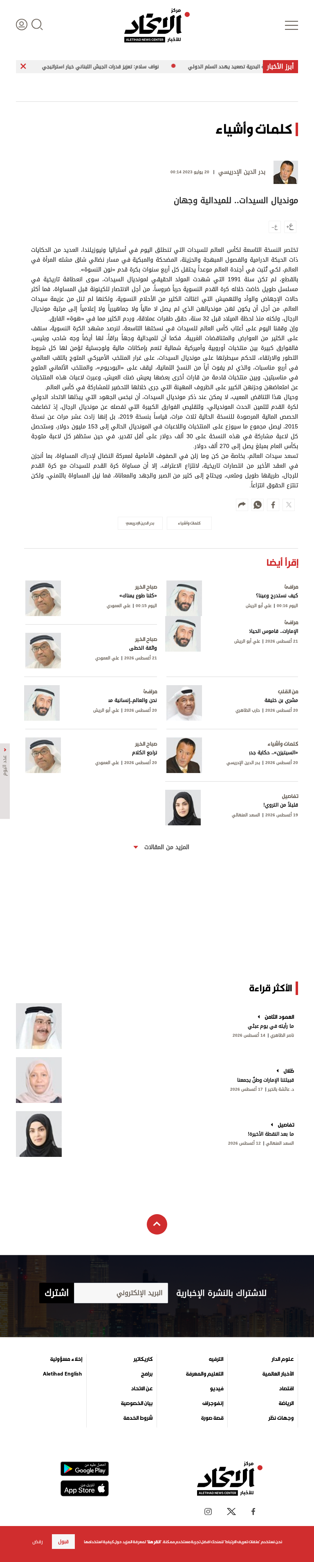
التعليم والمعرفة (204, 1374)
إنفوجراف (212, 1403)
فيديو (216, 1388)
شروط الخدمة (138, 1418)
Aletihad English (62, 1374)
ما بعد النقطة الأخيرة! (271, 1134)
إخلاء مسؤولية (66, 1359)
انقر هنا (154, 1541)
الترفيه (216, 1359)
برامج (147, 1374)
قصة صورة (212, 1418)
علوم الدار (282, 1359)
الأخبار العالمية (278, 1374)
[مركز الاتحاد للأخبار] (157, 25)
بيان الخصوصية (137, 1403)
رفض (37, 1541)
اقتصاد (286, 1388)
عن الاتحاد (142, 1388)
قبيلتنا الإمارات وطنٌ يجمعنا (265, 1080)
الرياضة (286, 1403)
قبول (63, 1541)
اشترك (57, 1293)
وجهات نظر (281, 1418)
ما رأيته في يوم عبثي (271, 1026)
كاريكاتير (143, 1359)
